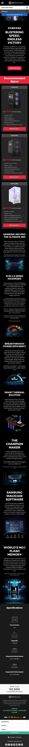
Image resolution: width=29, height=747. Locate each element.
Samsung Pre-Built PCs (14, 14)
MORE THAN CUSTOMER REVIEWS (15, 689)
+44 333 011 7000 (10, 710)
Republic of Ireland (15, 737)
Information (5, 721)
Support (3, 725)
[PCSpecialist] (15, 3)
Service (3, 729)
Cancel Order (14, 732)
